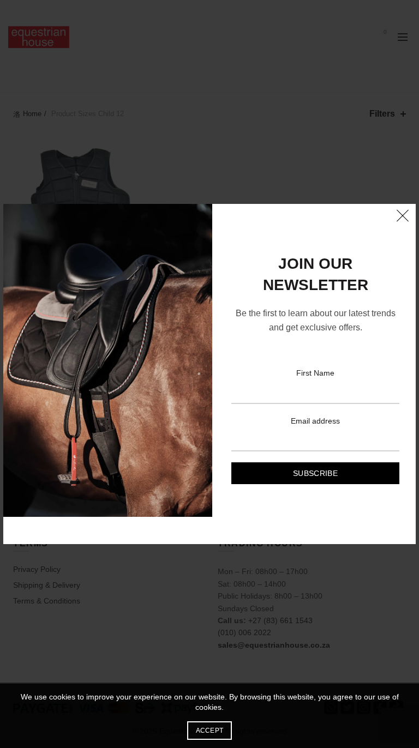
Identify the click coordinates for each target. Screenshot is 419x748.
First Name (315, 373)
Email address (315, 421)
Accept (210, 730)
